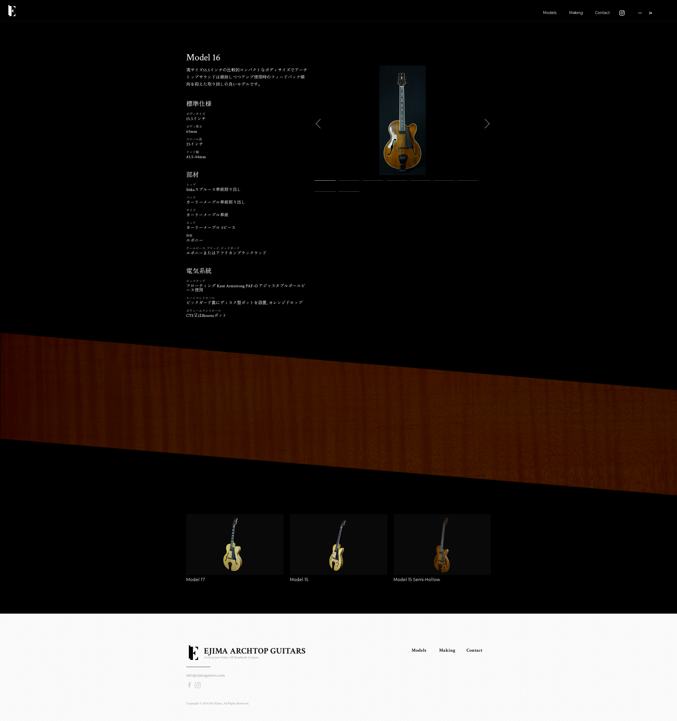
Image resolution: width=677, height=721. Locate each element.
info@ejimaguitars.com (205, 675)
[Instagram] (622, 10)
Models (549, 12)
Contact (602, 12)
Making (576, 12)
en (640, 12)
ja (650, 12)
